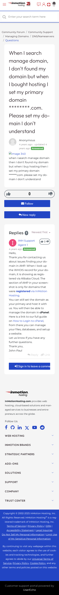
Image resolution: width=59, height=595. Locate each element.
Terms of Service (16, 526)
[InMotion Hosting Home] (21, 4)
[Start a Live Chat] (38, 4)
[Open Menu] (4, 4)
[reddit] (42, 427)
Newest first (40, 232)
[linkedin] (20, 427)
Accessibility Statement (20, 530)
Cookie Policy (38, 563)
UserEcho (29, 589)
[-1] (51, 193)
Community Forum (13, 32)
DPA (48, 526)
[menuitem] (38, 4)
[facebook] (7, 427)
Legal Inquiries (44, 530)
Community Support (40, 32)
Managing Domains (17, 36)
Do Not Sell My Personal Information (23, 534)
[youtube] (35, 427)
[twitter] (27, 427)
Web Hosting (14, 435)
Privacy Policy (36, 526)
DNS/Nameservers (43, 36)
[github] (13, 427)
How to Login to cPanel (28, 320)
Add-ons (11, 463)
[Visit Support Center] (48, 4)
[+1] (8, 193)
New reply (29, 215)
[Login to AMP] (43, 4)
